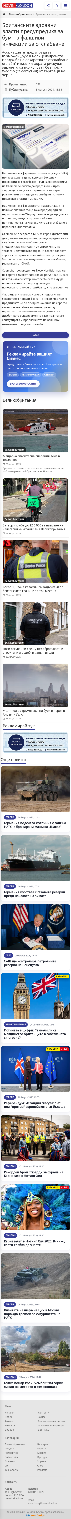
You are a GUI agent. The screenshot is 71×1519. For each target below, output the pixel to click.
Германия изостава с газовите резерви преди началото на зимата (34, 894)
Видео (9, 1416)
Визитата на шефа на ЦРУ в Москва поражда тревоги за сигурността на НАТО (32, 1313)
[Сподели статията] (48, 5)
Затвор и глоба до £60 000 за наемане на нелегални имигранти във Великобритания (34, 527)
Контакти (43, 1412)
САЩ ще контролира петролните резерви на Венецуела (30, 963)
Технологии (11, 1469)
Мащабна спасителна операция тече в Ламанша (31, 458)
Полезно (10, 1461)
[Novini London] (17, 5)
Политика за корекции (51, 1425)
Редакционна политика (51, 1421)
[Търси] (56, 5)
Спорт (40, 1465)
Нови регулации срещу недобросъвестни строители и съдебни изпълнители (33, 650)
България (42, 1444)
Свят (8, 955)
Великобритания (20, 14)
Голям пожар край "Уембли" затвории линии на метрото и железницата (33, 1385)
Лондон (11, 1166)
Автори (9, 1421)
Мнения (41, 1452)
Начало (9, 1412)
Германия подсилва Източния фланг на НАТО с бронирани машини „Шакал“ (35, 825)
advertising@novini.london (42, 1503)
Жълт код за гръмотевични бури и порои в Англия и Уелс (34, 712)
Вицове (9, 1429)
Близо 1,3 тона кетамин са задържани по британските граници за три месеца (33, 589)
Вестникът (44, 1429)
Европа (10, 817)
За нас (41, 1416)
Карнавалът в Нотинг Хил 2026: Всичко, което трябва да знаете (34, 1243)
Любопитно (11, 1452)
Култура (42, 1457)
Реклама (10, 1425)
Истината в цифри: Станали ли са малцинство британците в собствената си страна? (35, 1034)
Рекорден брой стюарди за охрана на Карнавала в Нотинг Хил (33, 1174)
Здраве (41, 1461)
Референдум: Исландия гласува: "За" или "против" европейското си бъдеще (34, 1105)
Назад (35, 335)
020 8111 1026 (36, 1492)
